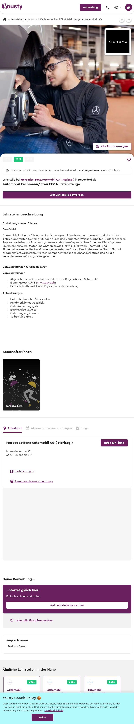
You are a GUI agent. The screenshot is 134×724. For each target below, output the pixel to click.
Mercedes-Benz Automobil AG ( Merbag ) (47, 179)
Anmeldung (90, 7)
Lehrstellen (17, 19)
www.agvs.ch (46, 282)
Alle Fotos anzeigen (114, 146)
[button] (67, 92)
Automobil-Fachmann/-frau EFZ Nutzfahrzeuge (54, 19)
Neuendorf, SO (93, 19)
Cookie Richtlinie (53, 710)
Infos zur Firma (114, 442)
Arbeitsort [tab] (15, 428)
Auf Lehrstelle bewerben (67, 194)
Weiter (42, 717)
